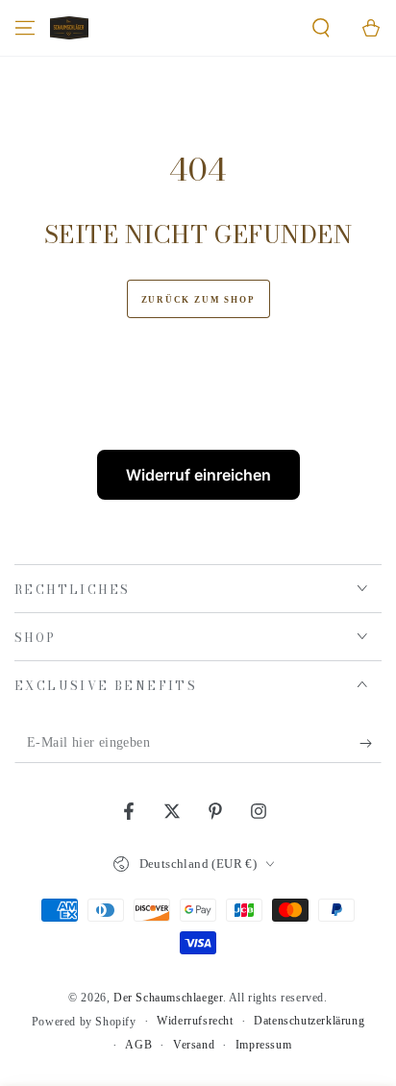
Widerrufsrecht (195, 1020)
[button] (321, 28)
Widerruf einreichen (198, 474)
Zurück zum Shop (198, 300)
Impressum (263, 1044)
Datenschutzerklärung (309, 1020)
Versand (193, 1044)
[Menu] (25, 28)
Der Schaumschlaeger (167, 997)
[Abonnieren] (370, 744)
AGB (138, 1044)
